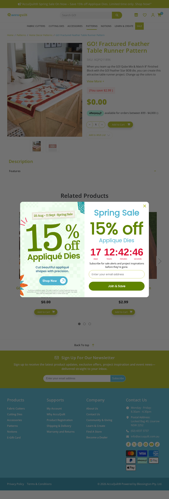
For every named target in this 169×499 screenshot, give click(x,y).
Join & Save (116, 286)
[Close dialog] (145, 206)
